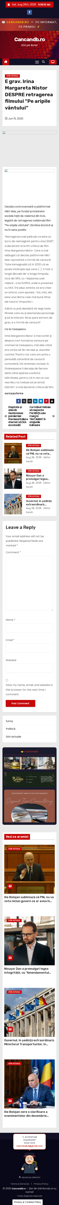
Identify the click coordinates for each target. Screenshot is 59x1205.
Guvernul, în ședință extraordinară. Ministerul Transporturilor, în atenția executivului (29, 1044)
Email (10, 640)
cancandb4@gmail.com (29, 1145)
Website (11, 660)
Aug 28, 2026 (34, 457)
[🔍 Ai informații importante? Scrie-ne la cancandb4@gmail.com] (29, 1161)
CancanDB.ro (19, 1188)
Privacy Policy (41, 1183)
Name (10, 620)
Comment (13, 552)
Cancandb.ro (29, 39)
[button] (44, 61)
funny (9, 721)
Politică (10, 729)
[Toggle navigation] (37, 62)
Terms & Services (20, 1183)
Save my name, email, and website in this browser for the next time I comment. (29, 689)
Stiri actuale (12, 76)
